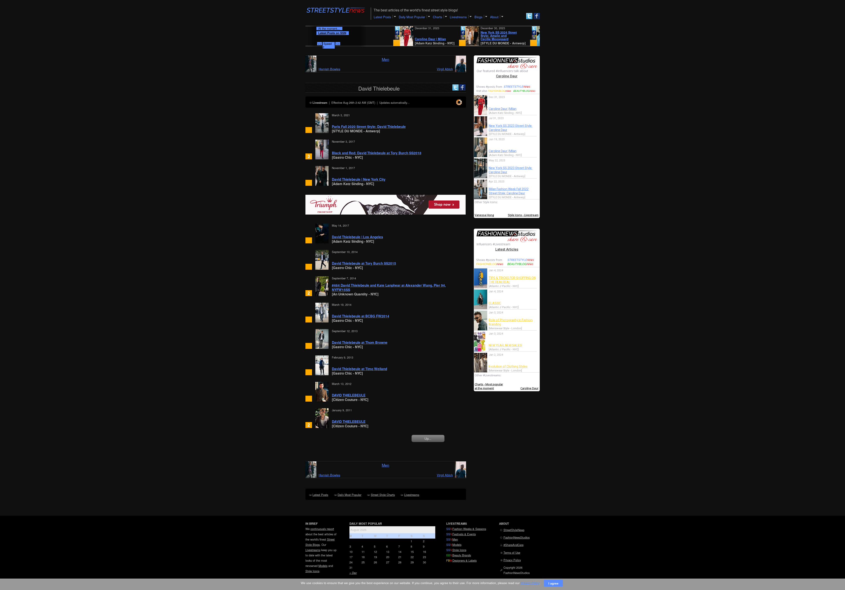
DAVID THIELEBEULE (349, 395)
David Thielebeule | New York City (359, 179)
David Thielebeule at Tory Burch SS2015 (364, 263)
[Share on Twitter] (375, 29)
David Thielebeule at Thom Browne (360, 342)
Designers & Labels (464, 560)
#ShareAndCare (513, 545)
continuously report (322, 529)
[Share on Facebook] (375, 34)
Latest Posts (320, 495)
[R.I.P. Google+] (375, 38)
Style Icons (312, 571)
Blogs (478, 17)
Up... (427, 438)
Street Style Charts (383, 495)
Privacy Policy (512, 560)
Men (385, 59)
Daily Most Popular (349, 495)
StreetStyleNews (513, 530)
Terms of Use (511, 552)
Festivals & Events (464, 534)
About (494, 17)
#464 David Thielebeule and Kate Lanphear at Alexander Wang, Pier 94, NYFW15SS (389, 287)
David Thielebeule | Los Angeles (357, 237)
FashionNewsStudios (516, 537)
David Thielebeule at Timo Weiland (359, 368)
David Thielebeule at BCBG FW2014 (360, 316)
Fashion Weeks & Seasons (469, 529)
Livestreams (411, 495)
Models (322, 566)
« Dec (353, 573)
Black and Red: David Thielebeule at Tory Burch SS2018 (376, 153)
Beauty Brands (461, 555)
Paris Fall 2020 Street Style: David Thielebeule (369, 126)
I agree (553, 583)
